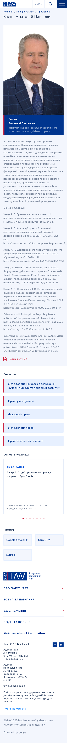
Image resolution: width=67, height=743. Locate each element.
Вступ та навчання (19, 599)
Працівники (44, 11)
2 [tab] (26, 518)
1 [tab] (23, 518)
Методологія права (21, 427)
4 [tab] (33, 518)
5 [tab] (37, 518)
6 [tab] (40, 518)
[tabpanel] (33, 486)
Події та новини (17, 622)
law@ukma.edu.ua (14, 685)
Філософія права (19, 414)
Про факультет (25, 11)
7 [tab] (43, 518)
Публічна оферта (14, 708)
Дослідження (14, 610)
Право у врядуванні (21, 401)
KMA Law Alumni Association (24, 633)
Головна (8, 11)
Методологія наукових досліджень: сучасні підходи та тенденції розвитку (34, 385)
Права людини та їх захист (25, 441)
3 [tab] (30, 518)
